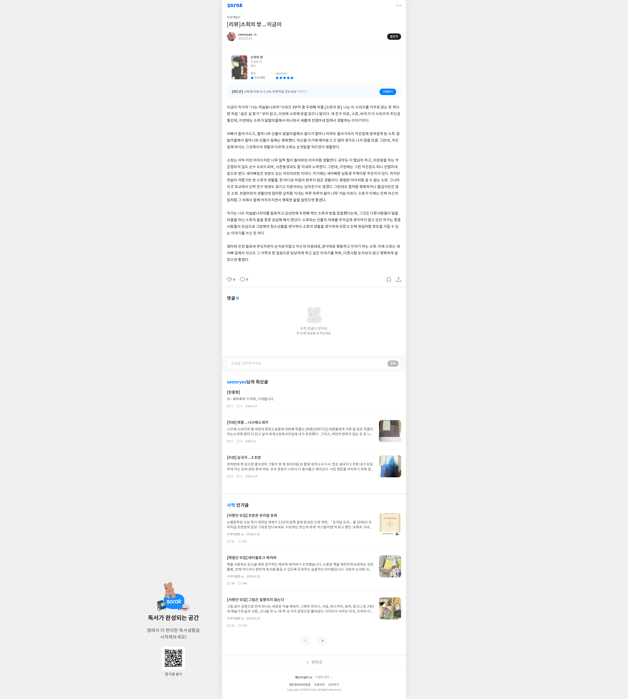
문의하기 (333, 684)
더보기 (398, 5)
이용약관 (319, 684)
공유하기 (398, 279)
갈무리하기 (388, 279)
